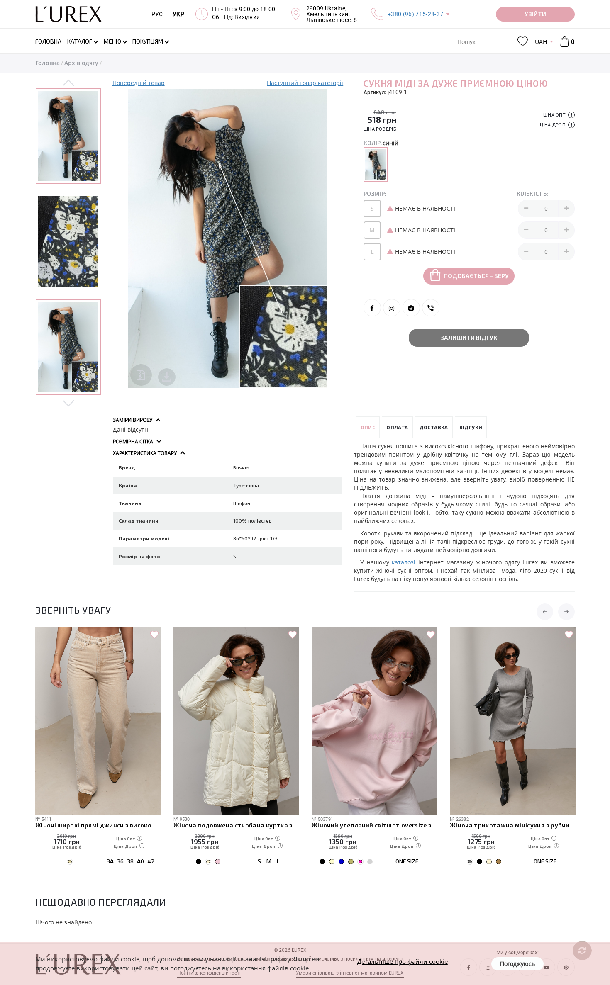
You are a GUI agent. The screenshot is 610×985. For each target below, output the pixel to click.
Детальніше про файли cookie (402, 961)
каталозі (403, 562)
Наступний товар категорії (305, 83)
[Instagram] (391, 307)
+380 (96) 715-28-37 (415, 14)
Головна (47, 63)
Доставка (434, 427)
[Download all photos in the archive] (141, 375)
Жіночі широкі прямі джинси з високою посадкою (64, 825)
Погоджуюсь (517, 964)
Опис (368, 427)
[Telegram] (411, 307)
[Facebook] (372, 307)
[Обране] (522, 41)
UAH (541, 42)
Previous (68, 83)
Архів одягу (81, 63)
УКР (178, 14)
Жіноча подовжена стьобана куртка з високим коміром (202, 825)
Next (68, 402)
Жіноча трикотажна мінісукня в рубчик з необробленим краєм (479, 825)
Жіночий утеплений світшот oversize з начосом (340, 825)
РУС (157, 14)
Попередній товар (138, 83)
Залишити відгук (469, 337)
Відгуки (471, 427)
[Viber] (430, 307)
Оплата (397, 427)
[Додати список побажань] (120, 635)
